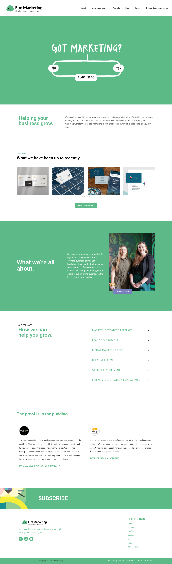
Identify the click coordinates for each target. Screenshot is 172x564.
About (83, 8)
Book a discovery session (157, 8)
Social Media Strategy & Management (117, 380)
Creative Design (102, 360)
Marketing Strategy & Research (113, 330)
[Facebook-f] (21, 539)
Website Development (106, 370)
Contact (137, 8)
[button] (82, 196)
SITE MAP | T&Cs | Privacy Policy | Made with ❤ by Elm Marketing (129, 561)
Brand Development (105, 340)
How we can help (98, 8)
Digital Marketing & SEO (107, 350)
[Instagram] (26, 539)
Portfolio (116, 8)
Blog (127, 8)
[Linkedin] (31, 539)
